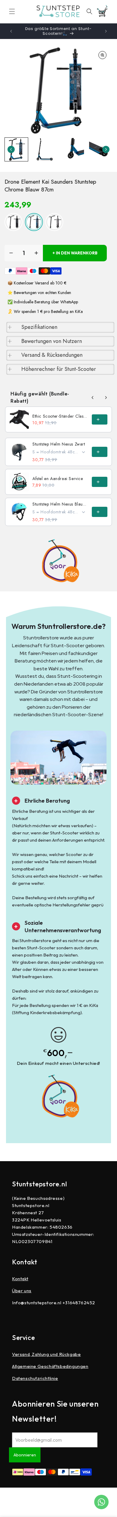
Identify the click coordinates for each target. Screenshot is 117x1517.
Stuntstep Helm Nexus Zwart (58, 444)
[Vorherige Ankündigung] (11, 31)
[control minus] (11, 253)
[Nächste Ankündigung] (105, 31)
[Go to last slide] (11, 149)
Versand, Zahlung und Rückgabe (46, 1354)
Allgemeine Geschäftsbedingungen (50, 1366)
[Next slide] (106, 149)
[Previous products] (92, 397)
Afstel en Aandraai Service (57, 479)
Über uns (22, 1290)
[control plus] (36, 253)
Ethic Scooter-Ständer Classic (60, 416)
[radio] (13, 222)
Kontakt (20, 1278)
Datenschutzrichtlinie (35, 1378)
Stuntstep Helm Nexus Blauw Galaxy (60, 504)
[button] (12, 11)
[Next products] (105, 397)
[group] (16, 149)
